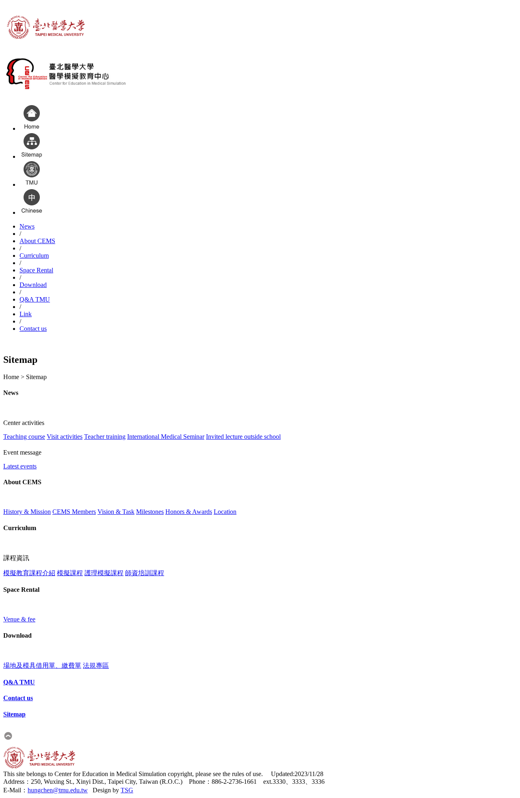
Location (225, 511)
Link (26, 314)
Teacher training (105, 436)
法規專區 (96, 665)
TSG (127, 790)
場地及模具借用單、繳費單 (42, 665)
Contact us (33, 328)
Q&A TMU (35, 299)
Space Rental (36, 270)
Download (33, 284)
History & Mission (27, 511)
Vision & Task (116, 511)
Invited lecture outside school (243, 436)
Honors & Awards (188, 511)
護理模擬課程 (104, 572)
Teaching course (24, 436)
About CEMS (37, 240)
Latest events (20, 466)
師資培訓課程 (144, 572)
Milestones (150, 511)
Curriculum (34, 255)
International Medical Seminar (165, 436)
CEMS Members (74, 511)
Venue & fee (19, 619)
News (27, 226)
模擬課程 (70, 572)
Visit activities (64, 436)
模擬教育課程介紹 (29, 572)
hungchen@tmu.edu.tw (58, 790)
